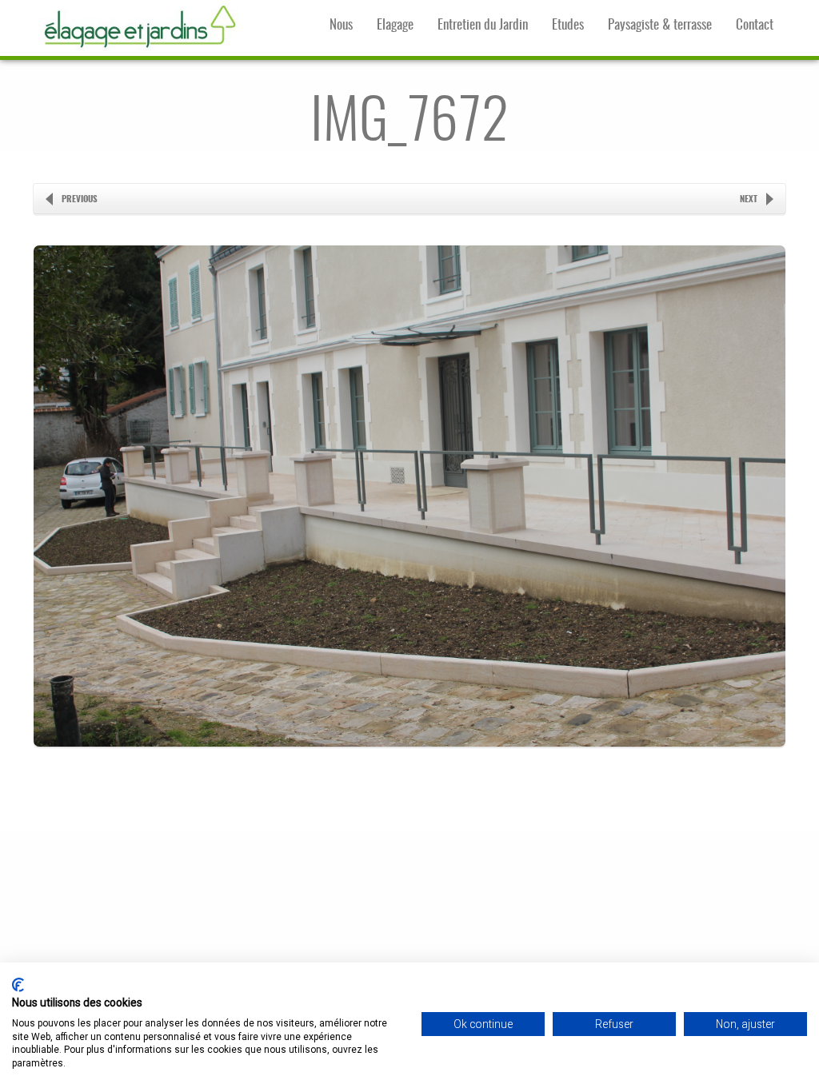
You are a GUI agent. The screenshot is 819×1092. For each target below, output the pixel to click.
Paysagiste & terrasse (660, 25)
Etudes (568, 25)
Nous (341, 25)
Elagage (395, 25)
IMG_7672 (409, 124)
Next (748, 199)
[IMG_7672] (409, 775)
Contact (754, 25)
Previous (80, 199)
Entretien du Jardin (482, 25)
